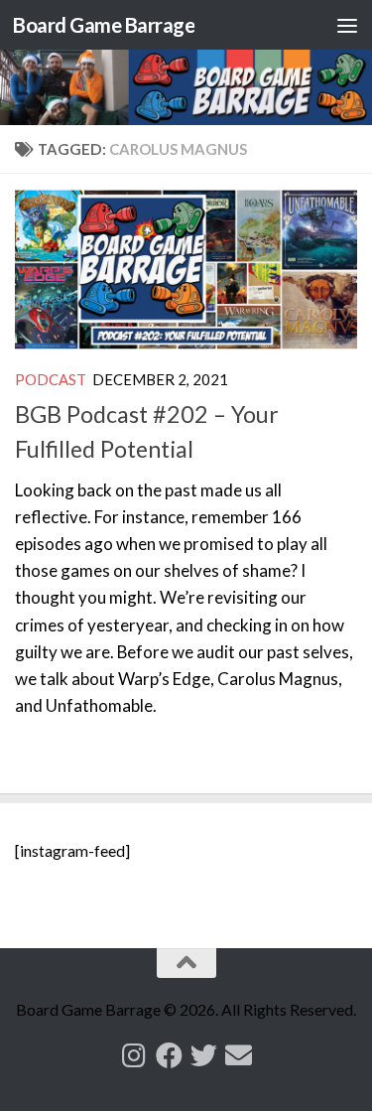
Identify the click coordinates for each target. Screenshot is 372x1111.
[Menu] (347, 25)
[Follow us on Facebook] (169, 1055)
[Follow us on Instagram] (134, 1055)
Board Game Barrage (103, 25)
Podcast (50, 379)
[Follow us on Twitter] (203, 1055)
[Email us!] (238, 1055)
